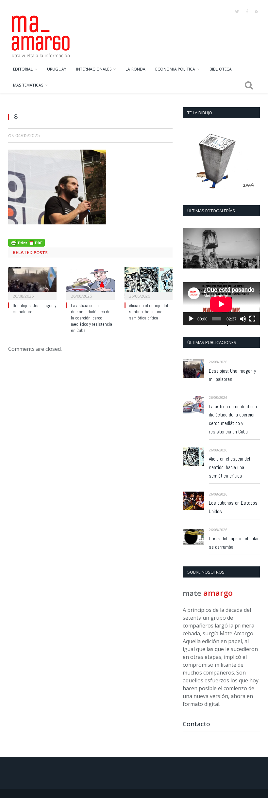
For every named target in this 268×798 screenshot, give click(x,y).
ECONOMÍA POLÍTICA (175, 69)
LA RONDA (135, 69)
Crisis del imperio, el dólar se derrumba (234, 542)
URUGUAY (56, 69)
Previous (190, 249)
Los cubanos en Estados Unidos (233, 507)
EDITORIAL (23, 69)
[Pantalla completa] (252, 319)
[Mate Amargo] (41, 35)
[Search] (249, 85)
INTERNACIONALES (93, 69)
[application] (221, 304)
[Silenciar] (243, 319)
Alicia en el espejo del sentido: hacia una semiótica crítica (148, 312)
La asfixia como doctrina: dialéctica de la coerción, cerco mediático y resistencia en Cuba (91, 318)
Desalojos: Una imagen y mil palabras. (34, 309)
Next (252, 249)
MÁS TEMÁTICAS (28, 85)
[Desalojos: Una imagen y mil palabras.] (32, 283)
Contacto (196, 724)
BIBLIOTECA (220, 69)
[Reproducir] (191, 319)
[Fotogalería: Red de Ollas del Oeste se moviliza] (221, 248)
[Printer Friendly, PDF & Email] (26, 242)
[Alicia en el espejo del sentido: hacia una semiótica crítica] (149, 283)
